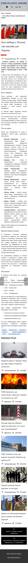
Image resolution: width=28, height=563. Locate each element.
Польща (4, 332)
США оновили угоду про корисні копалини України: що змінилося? (13, 457)
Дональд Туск (13, 330)
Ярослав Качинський (14, 334)
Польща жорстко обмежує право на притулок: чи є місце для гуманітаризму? (13, 426)
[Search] (12, 7)
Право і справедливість (19, 332)
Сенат (4, 334)
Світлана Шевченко (10, 59)
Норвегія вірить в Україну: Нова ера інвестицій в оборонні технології (14, 363)
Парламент (23, 330)
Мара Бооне (8, 401)
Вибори (4, 330)
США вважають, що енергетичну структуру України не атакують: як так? (14, 395)
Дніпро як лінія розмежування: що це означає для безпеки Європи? (13, 516)
